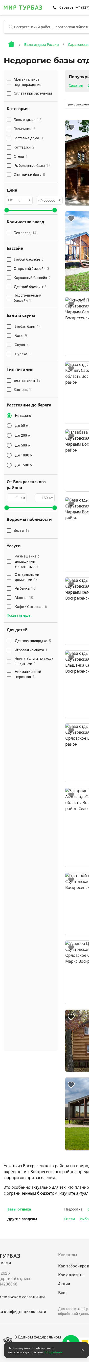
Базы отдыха (19, 1209)
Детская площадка (33, 641)
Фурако (23, 354)
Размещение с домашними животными (27, 561)
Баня (21, 336)
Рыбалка (25, 588)
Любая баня (28, 326)
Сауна (22, 345)
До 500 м (22, 445)
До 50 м (21, 426)
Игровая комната (31, 650)
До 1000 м (23, 455)
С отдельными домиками (27, 577)
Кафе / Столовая (31, 607)
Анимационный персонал (28, 674)
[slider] (6, 210)
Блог (62, 1292)
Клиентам (67, 1255)
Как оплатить (71, 1275)
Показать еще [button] (18, 615)
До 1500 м (23, 465)
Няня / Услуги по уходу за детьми (34, 661)
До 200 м (22, 435)
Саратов (76, 85)
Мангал (24, 598)
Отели (69, 1219)
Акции (64, 1284)
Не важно (23, 416)
